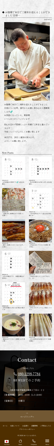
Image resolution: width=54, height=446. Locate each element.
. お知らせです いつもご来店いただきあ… (40, 307)
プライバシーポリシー (27, 429)
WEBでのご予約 (29, 380)
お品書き (25, 426)
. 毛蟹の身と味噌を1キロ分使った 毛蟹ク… (13, 213)
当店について (15, 426)
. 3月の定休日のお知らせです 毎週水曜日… (40, 339)
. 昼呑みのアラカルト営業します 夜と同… (13, 339)
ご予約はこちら (45, 426)
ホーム (5, 426)
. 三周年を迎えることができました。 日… (39, 276)
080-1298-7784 (29, 373)
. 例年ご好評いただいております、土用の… (13, 245)
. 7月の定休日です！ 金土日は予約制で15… (40, 213)
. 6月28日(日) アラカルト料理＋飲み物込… (39, 245)
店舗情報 (34, 426)
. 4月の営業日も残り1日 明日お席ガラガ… (13, 307)
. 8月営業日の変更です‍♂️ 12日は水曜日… (13, 182)
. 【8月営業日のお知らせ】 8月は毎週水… (40, 182)
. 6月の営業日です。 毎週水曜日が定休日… (13, 276)
